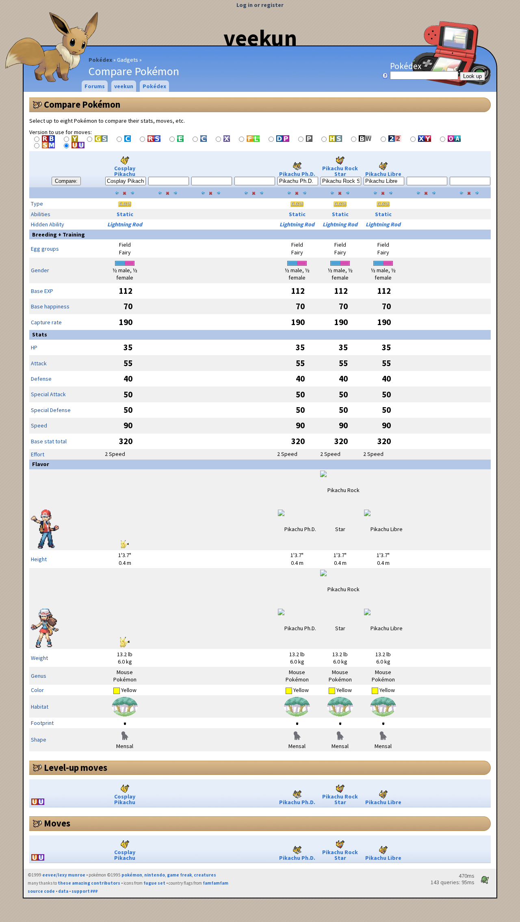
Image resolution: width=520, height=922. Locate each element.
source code (41, 891)
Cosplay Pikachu (124, 171)
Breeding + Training (58, 234)
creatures (205, 875)
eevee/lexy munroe (63, 875)
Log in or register (260, 5)
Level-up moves (75, 767)
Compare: (66, 181)
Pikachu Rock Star (340, 171)
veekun (260, 38)
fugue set (154, 883)
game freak (179, 875)
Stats (39, 334)
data (63, 891)
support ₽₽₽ (85, 891)
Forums (94, 86)
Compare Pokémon (82, 104)
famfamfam (215, 883)
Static (125, 214)
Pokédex (100, 59)
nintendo (154, 875)
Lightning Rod (124, 224)
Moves (57, 823)
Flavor (40, 464)
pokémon (131, 875)
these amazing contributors (89, 883)
